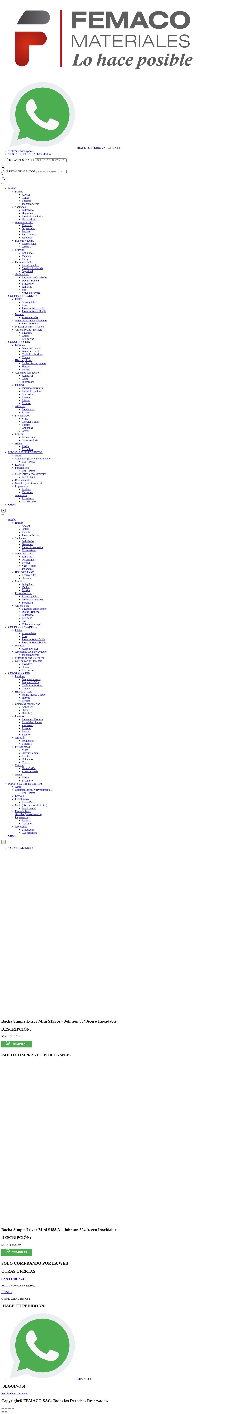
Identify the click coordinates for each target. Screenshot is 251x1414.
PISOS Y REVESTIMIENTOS (25, 452)
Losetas (26, 424)
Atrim (18, 455)
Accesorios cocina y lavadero (31, 320)
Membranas (28, 409)
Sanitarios (20, 206)
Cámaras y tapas (30, 421)
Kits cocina (28, 338)
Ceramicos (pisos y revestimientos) (33, 458)
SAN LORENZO (13, 1279)
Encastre (26, 200)
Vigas (25, 418)
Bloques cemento (31, 348)
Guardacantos (29, 501)
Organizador (28, 228)
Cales (25, 378)
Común (26, 357)
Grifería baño (22, 274)
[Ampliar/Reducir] (2, 1408)
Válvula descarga (31, 292)
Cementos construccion (27, 372)
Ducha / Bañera (30, 280)
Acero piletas (29, 302)
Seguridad (27, 271)
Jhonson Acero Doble (33, 308)
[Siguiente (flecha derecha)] (6, 1411)
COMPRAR (20, 1044)
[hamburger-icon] (2, 183)
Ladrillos (20, 345)
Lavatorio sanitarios (32, 216)
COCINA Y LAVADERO (22, 295)
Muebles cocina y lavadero (29, 326)
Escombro (27, 449)
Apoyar (26, 194)
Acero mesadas (30, 317)
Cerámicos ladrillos (32, 354)
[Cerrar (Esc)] (13, 1408)
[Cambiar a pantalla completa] (6, 1408)
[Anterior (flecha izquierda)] (2, 1411)
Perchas (26, 231)
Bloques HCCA (30, 351)
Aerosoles (27, 394)
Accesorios (21, 495)
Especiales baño (23, 262)
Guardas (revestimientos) (28, 483)
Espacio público (30, 265)
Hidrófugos (28, 381)
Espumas (27, 412)
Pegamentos (21, 486)
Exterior (26, 403)
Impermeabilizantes (32, 387)
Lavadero (27, 332)
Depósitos (27, 213)
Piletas (18, 298)
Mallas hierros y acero (34, 363)
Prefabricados (22, 415)
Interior (26, 400)
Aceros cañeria (30, 440)
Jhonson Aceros (30, 203)
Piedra (25, 446)
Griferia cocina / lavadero (28, 329)
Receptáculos (29, 243)
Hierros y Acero (23, 360)
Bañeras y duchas (24, 240)
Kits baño (27, 225)
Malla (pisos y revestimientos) (31, 473)
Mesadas (19, 314)
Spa (24, 289)
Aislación (20, 406)
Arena (18, 443)
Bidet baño (28, 210)
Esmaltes (26, 397)
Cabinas (26, 246)
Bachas (19, 191)
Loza (24, 305)
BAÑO (12, 188)
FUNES (6, 1292)
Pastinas (26, 489)
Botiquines (27, 252)
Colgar (25, 197)
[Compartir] (9, 1408)
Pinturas (19, 384)
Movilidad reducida (32, 268)
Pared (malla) (29, 476)
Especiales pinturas (32, 391)
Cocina (26, 335)
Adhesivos (27, 375)
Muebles (19, 249)
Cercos (25, 430)
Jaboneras (27, 237)
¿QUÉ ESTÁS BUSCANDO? (18, 160)
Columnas (27, 427)
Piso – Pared (28, 461)
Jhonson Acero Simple (34, 311)
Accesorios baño (24, 222)
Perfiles (26, 369)
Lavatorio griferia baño (34, 277)
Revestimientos (23, 480)
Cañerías (19, 434)
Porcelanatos (22, 467)
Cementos (27, 492)
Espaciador (28, 498)
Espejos (26, 259)
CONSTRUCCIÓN (19, 341)
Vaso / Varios (29, 234)
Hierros (26, 366)
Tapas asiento (29, 219)
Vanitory (26, 256)
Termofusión (29, 437)
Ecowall (19, 464)
